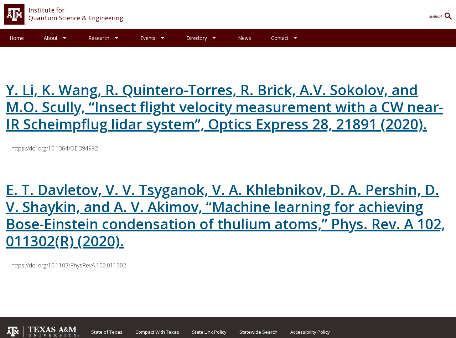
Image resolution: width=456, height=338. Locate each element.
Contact (279, 38)
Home (17, 38)
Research (99, 38)
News (244, 38)
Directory (197, 38)
